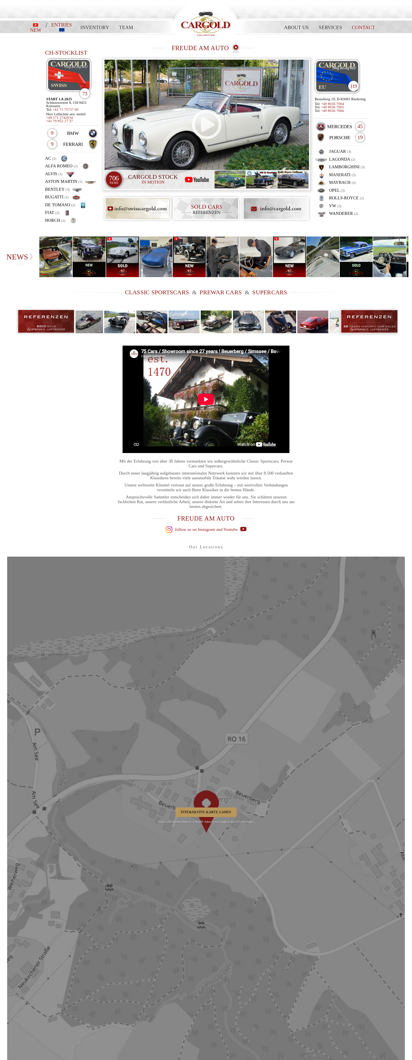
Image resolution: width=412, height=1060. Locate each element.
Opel (336, 190)
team (126, 27)
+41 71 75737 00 (65, 109)
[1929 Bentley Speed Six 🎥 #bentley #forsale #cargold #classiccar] (223, 257)
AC (50, 158)
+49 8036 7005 (332, 107)
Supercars (269, 292)
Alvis (53, 173)
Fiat (52, 212)
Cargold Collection (206, 2)
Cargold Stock (153, 179)
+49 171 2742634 (59, 118)
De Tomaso (60, 204)
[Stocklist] (337, 77)
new (35, 29)
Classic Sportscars (157, 292)
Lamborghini (346, 166)
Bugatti (57, 197)
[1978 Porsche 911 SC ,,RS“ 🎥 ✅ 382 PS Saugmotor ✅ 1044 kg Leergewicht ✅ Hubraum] (56, 257)
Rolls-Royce (346, 197)
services (330, 27)
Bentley (57, 189)
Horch (55, 220)
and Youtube (227, 529)
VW (334, 205)
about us (296, 27)
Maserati (342, 174)
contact (363, 27)
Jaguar (339, 151)
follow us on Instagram (194, 529)
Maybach (342, 182)
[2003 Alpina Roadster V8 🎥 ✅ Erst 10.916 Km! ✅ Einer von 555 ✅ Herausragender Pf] (156, 257)
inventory (94, 27)
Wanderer (343, 213)
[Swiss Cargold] (72, 77)
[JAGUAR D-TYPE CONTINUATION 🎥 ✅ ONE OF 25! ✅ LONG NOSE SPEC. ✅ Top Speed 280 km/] (256, 257)
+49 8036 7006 (332, 111)
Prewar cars (221, 292)
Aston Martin (63, 181)
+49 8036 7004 (332, 104)
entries (61, 24)
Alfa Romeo (61, 165)
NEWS (17, 257)
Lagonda (341, 159)
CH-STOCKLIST (66, 52)
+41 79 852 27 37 (59, 121)
